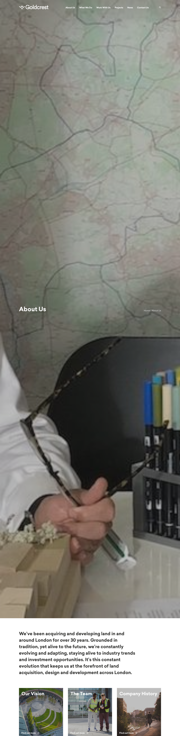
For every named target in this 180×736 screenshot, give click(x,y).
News (130, 7)
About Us (70, 7)
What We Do (85, 7)
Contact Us (143, 7)
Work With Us (103, 7)
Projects (119, 7)
